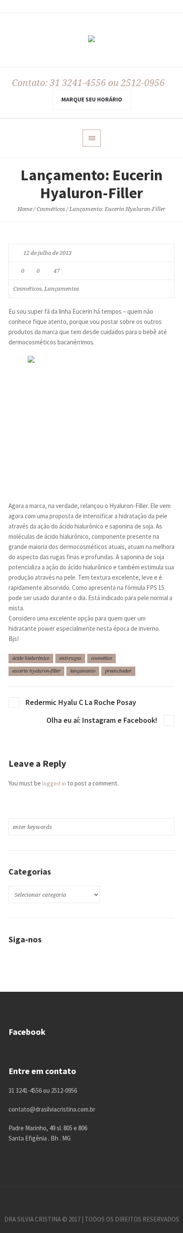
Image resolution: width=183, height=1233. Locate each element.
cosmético (101, 658)
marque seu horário (91, 99)
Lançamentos (61, 289)
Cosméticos (51, 209)
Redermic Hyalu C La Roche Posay (81, 702)
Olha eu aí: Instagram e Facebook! (101, 720)
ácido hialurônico (30, 658)
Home (24, 209)
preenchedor (118, 671)
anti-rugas (70, 658)
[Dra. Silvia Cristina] (91, 40)
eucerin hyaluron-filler (36, 671)
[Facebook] (91, 1199)
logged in (54, 783)
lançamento (82, 671)
